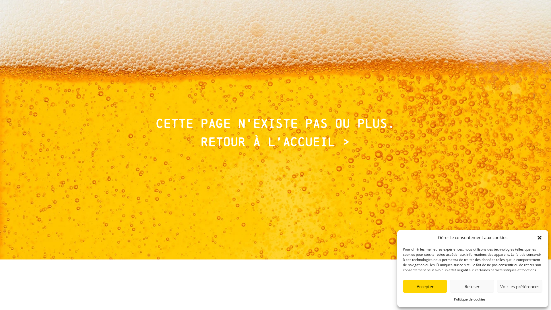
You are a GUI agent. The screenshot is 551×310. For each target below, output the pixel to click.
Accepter (425, 286)
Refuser (472, 286)
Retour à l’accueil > (275, 142)
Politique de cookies (470, 299)
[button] (539, 238)
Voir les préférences (519, 286)
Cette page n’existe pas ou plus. (275, 123)
